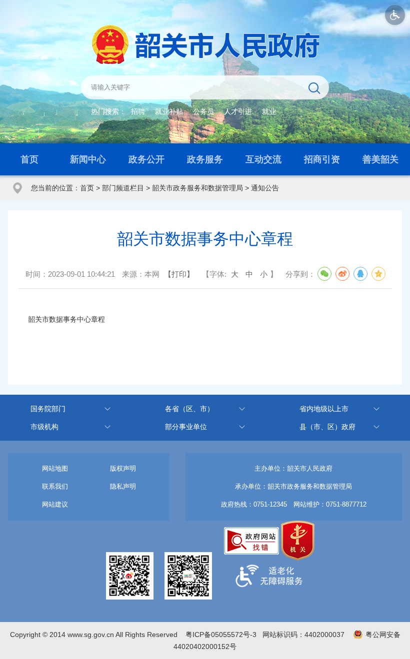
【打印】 (179, 274)
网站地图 (55, 468)
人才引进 (238, 111)
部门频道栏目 (123, 188)
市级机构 (44, 427)
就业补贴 (169, 111)
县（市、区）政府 (328, 427)
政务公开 (146, 159)
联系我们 (55, 486)
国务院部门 (48, 409)
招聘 (138, 111)
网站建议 (55, 504)
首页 (29, 159)
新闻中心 (88, 159)
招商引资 (322, 159)
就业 (269, 111)
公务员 (203, 111)
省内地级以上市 (324, 409)
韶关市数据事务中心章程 (66, 319)
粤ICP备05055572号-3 (221, 635)
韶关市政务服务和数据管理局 (197, 188)
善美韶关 (380, 159)
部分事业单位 (186, 427)
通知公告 (265, 188)
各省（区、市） (189, 409)
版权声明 (123, 468)
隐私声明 (123, 486)
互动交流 (264, 159)
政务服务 (205, 159)
